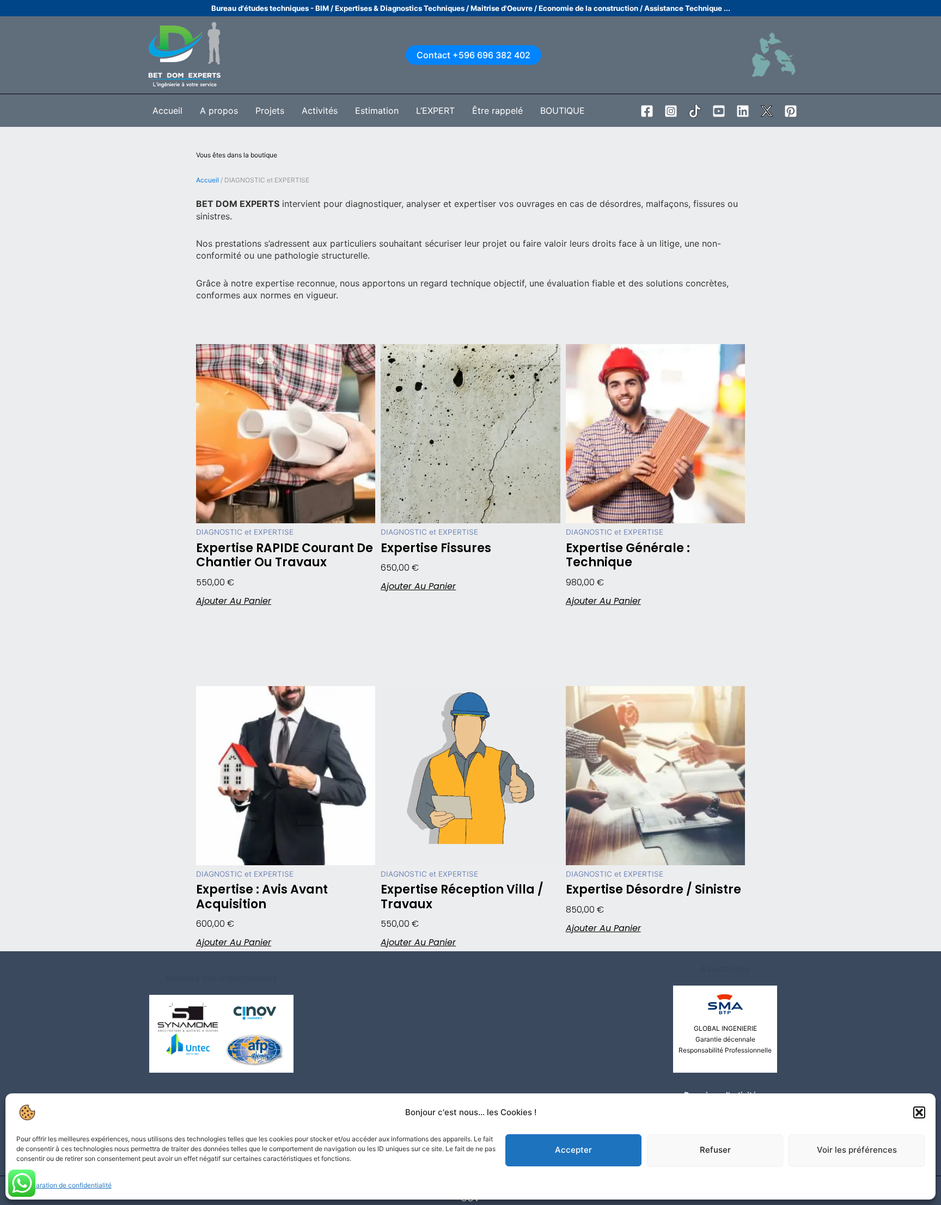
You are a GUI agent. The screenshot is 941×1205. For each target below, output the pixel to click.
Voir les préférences (857, 1150)
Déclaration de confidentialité (67, 1185)
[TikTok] (694, 111)
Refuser (715, 1150)
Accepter (573, 1150)
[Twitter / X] (766, 111)
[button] (919, 1112)
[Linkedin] (742, 111)
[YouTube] (718, 111)
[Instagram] (670, 111)
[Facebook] (646, 111)
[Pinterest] (790, 111)
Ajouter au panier (233, 601)
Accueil (207, 180)
